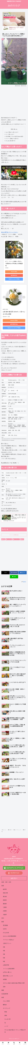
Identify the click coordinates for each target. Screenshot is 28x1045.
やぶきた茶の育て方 (10, 140)
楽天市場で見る (14, 275)
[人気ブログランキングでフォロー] (14, 867)
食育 (23, 539)
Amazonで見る (14, 271)
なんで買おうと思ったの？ (12, 132)
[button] (25, 520)
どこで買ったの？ (10, 134)
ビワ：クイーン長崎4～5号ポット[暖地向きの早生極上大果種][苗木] (14, 263)
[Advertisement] (14, 101)
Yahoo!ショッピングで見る (14, 279)
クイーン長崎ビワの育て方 (12, 138)
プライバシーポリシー (14, 1038)
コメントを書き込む (14, 534)
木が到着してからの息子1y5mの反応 (14, 136)
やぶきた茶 (9, 539)
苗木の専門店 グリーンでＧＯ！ (9, 232)
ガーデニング (16, 539)
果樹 (4, 539)
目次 (12, 129)
